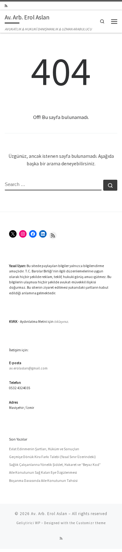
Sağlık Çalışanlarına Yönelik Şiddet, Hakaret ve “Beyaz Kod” (55, 464)
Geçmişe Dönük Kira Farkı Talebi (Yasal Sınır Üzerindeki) (52, 457)
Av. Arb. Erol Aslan (49, 513)
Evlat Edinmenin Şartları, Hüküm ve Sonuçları (44, 449)
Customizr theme (91, 523)
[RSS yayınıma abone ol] (6, 6)
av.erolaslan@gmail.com (28, 368)
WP (37, 523)
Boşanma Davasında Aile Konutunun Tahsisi (43, 480)
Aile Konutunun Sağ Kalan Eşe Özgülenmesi (43, 472)
